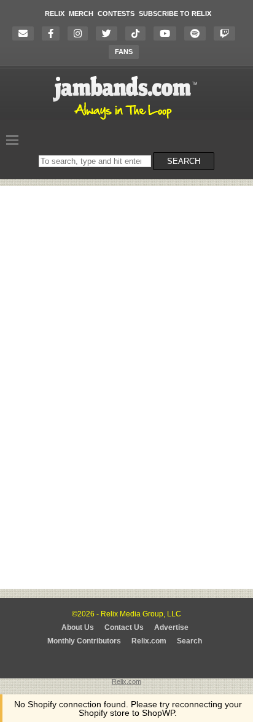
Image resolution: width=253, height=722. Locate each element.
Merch (81, 13)
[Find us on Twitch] (227, 33)
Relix (54, 13)
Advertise (171, 627)
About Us (77, 627)
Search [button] (183, 161)
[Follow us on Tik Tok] (138, 33)
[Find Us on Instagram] (81, 33)
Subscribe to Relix (175, 13)
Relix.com (148, 641)
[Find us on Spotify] (198, 33)
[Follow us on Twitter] (109, 33)
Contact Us (124, 627)
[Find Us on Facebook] (54, 33)
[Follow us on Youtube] (168, 33)
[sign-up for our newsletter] (26, 33)
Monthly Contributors (84, 641)
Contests (116, 13)
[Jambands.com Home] (126, 120)
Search (189, 641)
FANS (124, 51)
